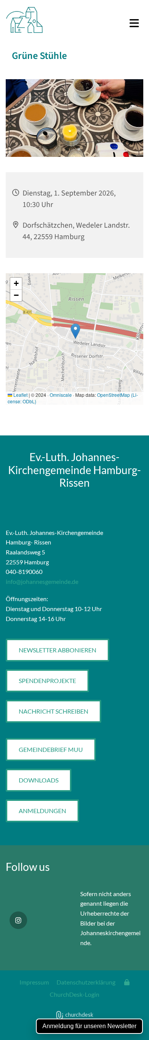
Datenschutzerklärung (86, 982)
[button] (99, 24)
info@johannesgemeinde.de (42, 581)
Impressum (34, 982)
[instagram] (18, 920)
